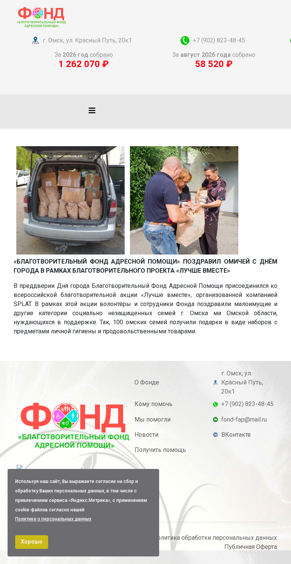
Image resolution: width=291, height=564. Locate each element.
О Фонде (147, 382)
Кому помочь (153, 404)
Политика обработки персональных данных (215, 537)
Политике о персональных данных (53, 519)
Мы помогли (153, 419)
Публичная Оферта (250, 546)
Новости (146, 434)
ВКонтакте (236, 434)
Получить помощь (160, 449)
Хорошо (31, 542)
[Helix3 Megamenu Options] (92, 110)
